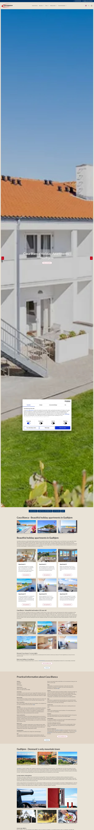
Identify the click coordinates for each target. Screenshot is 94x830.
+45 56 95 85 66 (42, 660)
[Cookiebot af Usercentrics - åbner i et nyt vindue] (65, 401)
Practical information (45, 511)
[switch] (40, 423)
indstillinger (67, 414)
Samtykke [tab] (29, 404)
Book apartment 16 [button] (47, 604)
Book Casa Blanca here (47, 663)
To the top (47, 667)
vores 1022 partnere (30, 410)
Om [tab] (65, 404)
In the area (57, 511)
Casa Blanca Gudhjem (59, 730)
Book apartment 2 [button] (26, 574)
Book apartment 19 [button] (67, 604)
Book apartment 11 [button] (26, 604)
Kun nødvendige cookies (31, 427)
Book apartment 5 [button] (68, 574)
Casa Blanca (33, 511)
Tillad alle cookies (62, 427)
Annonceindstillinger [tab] (53, 404)
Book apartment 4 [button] (47, 574)
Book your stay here (47, 262)
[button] (7, 505)
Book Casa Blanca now (62, 736)
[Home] (7, 6)
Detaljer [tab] (40, 404)
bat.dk (34, 704)
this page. (58, 688)
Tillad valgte (47, 427)
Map (63, 511)
